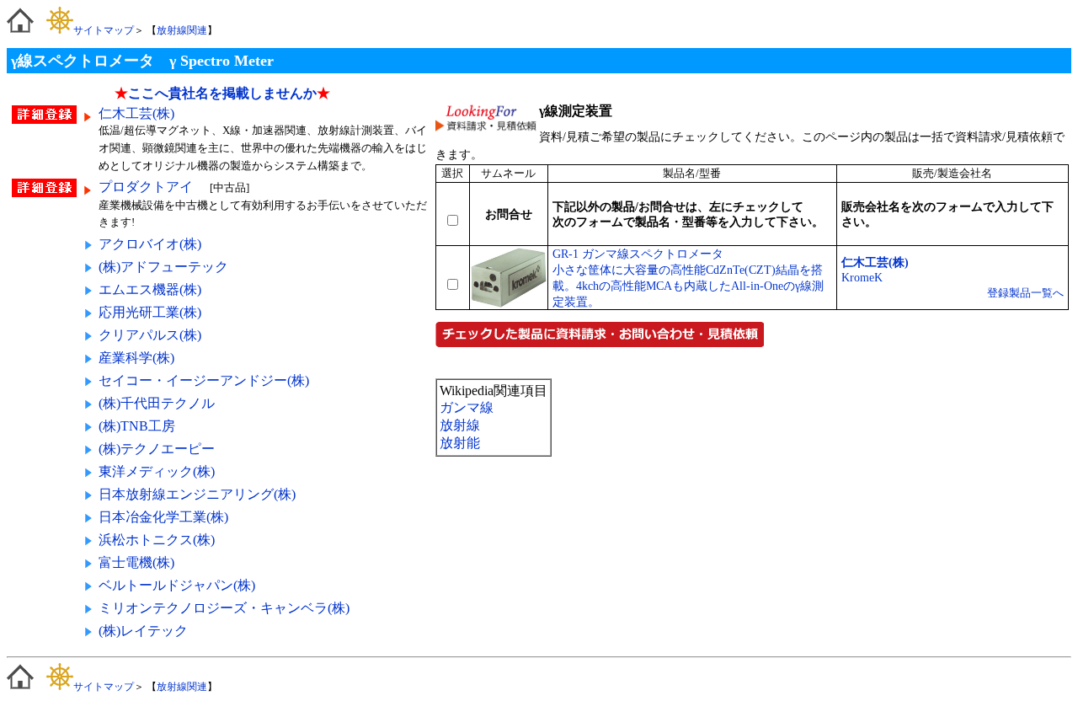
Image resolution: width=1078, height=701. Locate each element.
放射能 (460, 443)
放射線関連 (182, 30)
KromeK (862, 277)
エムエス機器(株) (150, 289)
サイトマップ (103, 30)
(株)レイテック (143, 630)
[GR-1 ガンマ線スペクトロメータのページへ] (509, 303)
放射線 (460, 425)
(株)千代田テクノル (157, 403)
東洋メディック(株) (157, 471)
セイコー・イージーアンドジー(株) (204, 380)
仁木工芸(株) (136, 113)
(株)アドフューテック (163, 267)
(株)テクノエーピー (157, 448)
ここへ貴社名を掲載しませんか (222, 93)
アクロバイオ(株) (150, 244)
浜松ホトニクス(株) (157, 539)
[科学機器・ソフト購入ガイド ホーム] (20, 30)
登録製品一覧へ (1025, 292)
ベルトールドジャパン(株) (177, 585)
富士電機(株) (136, 562)
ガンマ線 (467, 407)
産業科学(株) (136, 357)
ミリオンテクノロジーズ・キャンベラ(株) (224, 608)
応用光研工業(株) (150, 312)
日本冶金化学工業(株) (163, 517)
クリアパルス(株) (150, 335)
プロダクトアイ (147, 186)
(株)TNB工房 (137, 426)
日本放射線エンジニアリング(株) (197, 494)
